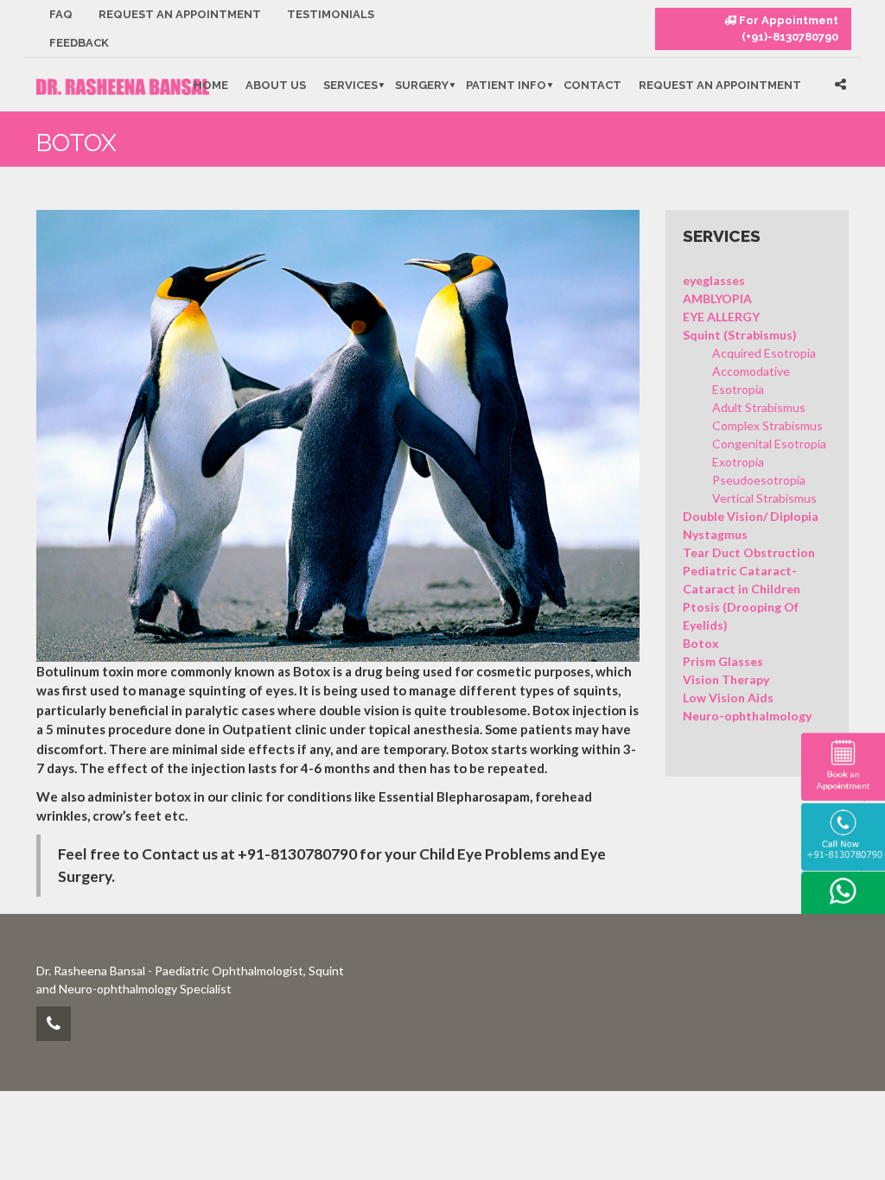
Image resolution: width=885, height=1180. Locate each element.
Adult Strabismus (758, 407)
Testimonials (330, 14)
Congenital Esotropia (769, 443)
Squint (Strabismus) (740, 334)
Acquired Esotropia (764, 353)
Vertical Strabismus (764, 498)
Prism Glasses (723, 661)
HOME (211, 85)
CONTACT (592, 85)
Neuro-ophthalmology (747, 715)
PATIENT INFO (506, 85)
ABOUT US (275, 85)
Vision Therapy (726, 679)
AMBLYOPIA (717, 298)
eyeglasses (714, 280)
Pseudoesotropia (758, 480)
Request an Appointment (180, 14)
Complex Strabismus (767, 425)
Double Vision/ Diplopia (750, 516)
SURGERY (422, 85)
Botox (701, 643)
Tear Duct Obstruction (749, 552)
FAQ (61, 14)
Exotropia (738, 461)
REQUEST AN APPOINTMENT (720, 85)
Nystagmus (715, 534)
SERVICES (350, 85)
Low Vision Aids (728, 697)
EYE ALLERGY (721, 316)
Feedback (79, 42)
